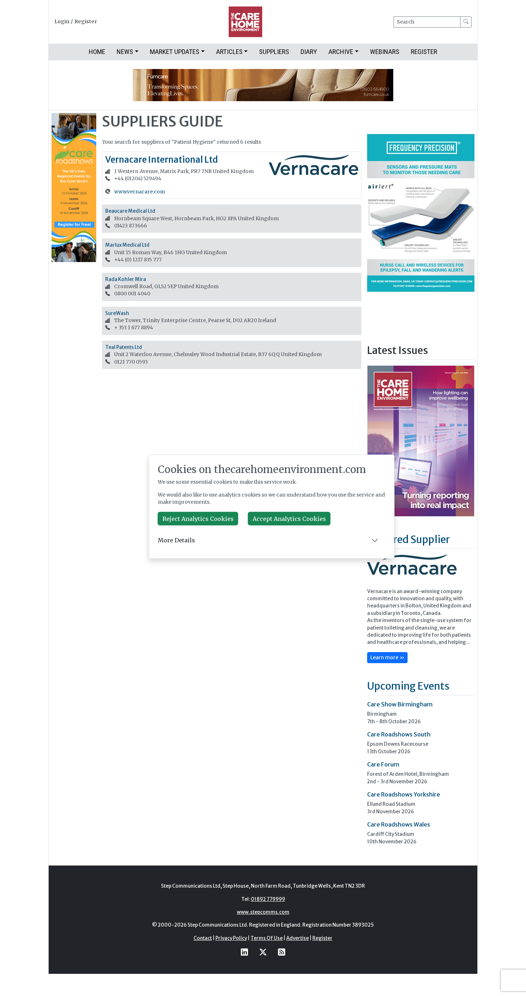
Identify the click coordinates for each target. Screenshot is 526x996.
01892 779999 (268, 899)
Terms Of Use (266, 938)
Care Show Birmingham (400, 704)
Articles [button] (229, 52)
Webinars (384, 52)
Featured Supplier (408, 539)
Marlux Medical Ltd (127, 245)
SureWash (117, 313)
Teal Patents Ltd (123, 347)
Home (97, 52)
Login (61, 22)
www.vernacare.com (139, 192)
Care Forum (383, 764)
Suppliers (274, 52)
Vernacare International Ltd (161, 159)
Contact (203, 938)
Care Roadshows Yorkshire (403, 794)
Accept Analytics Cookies (289, 518)
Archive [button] (340, 52)
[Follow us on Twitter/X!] (263, 951)
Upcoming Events (408, 686)
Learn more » (387, 657)
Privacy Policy (231, 938)
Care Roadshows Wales (398, 824)
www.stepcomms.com (263, 912)
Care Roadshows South (398, 734)
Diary (309, 52)
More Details (176, 540)
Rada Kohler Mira (125, 279)
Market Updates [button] (174, 52)
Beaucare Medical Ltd (130, 211)
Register (85, 22)
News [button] (125, 52)
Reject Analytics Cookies (198, 518)
